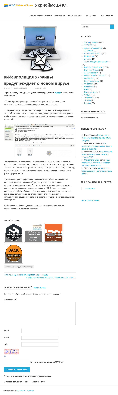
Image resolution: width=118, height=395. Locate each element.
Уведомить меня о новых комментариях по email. (28, 376)
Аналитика (88, 51)
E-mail (7, 337)
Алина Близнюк (20, 88)
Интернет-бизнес (91, 70)
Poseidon (30, 390)
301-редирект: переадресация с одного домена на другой (97, 146)
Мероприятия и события (94, 76)
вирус (19, 267)
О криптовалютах (91, 81)
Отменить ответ (40, 287)
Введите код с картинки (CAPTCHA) (46, 362)
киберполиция (28, 267)
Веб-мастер (89, 56)
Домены (87, 59)
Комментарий (10, 300)
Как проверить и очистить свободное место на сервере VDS (97, 154)
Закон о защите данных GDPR (97, 62)
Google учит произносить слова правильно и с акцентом (50, 278)
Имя (6, 331)
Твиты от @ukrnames (90, 200)
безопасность (9, 267)
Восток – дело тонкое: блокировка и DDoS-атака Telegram (96, 138)
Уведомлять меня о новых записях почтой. (25, 382)
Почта (86, 89)
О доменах (88, 78)
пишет (58, 93)
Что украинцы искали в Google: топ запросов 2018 (26, 275)
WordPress (21, 390)
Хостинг (87, 103)
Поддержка (91, 15)
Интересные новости (93, 67)
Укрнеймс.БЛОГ (52, 5)
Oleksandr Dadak (91, 160)
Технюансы (89, 98)
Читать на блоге (74, 15)
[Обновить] (5, 357)
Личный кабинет (91, 73)
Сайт (6, 344)
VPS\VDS (88, 45)
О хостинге (89, 84)
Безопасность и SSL (37, 88)
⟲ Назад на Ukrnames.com (41, 15)
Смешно (87, 95)
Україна (87, 100)
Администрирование (93, 48)
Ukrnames (90, 188)
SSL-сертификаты (92, 42)
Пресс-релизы (107, 15)
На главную (60, 15)
